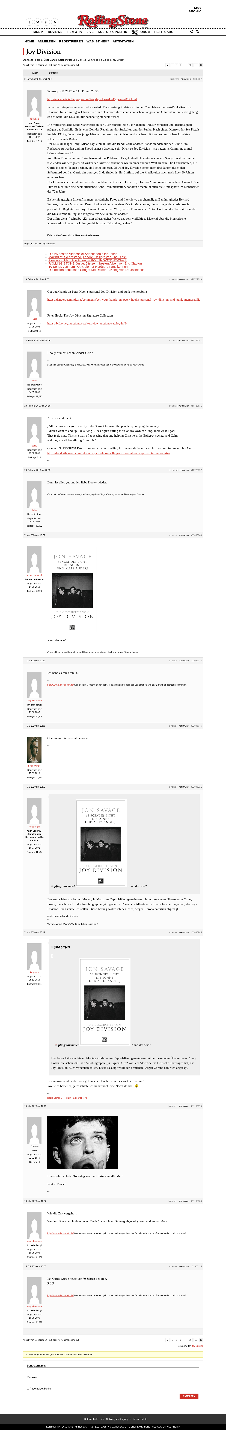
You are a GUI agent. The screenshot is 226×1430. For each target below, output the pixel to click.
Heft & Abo (164, 32)
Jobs (103, 1427)
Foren (38, 59)
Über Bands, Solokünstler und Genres (65, 59)
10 (190, 65)
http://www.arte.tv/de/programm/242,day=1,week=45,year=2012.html (92, 99)
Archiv (195, 11)
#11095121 (196, 787)
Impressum (81, 1427)
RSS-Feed (94, 1427)
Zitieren (175, 79)
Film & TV (74, 32)
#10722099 (196, 279)
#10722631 (196, 406)
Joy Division (197, 1346)
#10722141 (196, 340)
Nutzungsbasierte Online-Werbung (129, 1427)
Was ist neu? (98, 41)
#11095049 (196, 535)
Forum (144, 32)
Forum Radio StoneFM (76, 1098)
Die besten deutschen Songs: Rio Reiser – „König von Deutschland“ (96, 270)
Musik (38, 32)
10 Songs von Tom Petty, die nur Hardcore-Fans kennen (88, 266)
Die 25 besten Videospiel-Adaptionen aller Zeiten (83, 254)
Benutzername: (36, 1365)
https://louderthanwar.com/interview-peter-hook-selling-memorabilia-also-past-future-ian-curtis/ (108, 453)
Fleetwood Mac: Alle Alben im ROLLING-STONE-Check (88, 260)
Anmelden (47, 41)
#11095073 (196, 660)
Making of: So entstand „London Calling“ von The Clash (88, 257)
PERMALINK (186, 79)
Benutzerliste (140, 1419)
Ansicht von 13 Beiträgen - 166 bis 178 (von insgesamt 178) (51, 65)
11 (196, 65)
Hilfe (102, 1419)
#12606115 (196, 1266)
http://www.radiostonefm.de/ (60, 685)
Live (90, 32)
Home (29, 41)
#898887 (197, 79)
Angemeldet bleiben (41, 1388)
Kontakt (51, 1427)
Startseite (28, 59)
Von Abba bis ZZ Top (99, 59)
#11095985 (196, 932)
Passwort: (33, 1377)
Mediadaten (159, 1427)
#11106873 (196, 1106)
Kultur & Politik (112, 32)
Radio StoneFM (54, 1098)
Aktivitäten (123, 41)
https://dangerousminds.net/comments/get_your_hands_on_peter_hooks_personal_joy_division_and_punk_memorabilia (123, 299)
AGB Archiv (173, 1427)
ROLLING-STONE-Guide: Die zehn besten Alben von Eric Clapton (95, 263)
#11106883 (196, 1201)
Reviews (55, 32)
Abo (197, 8)
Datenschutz (91, 1419)
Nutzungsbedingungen (118, 1419)
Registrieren (71, 41)
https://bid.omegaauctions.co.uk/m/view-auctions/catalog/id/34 (87, 323)
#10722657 (196, 470)
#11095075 (196, 726)
